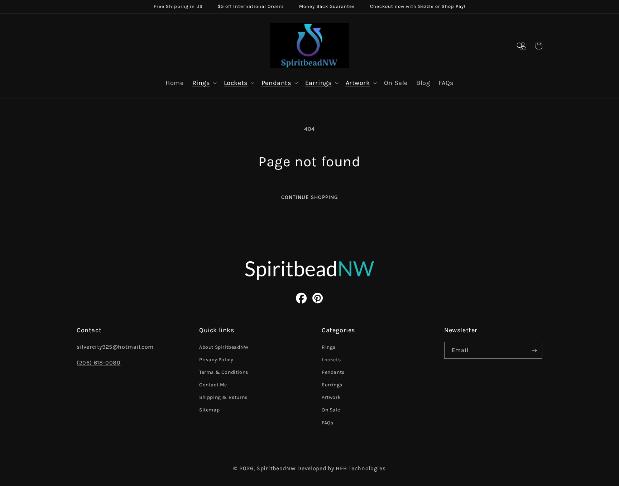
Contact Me (213, 385)
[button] (520, 46)
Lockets (236, 83)
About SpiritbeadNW (224, 347)
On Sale (331, 410)
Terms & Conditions (223, 372)
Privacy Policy (216, 360)
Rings (201, 83)
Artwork (358, 83)
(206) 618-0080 (98, 362)
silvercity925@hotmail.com (115, 346)
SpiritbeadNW (276, 468)
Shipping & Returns (223, 397)
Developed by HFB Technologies (341, 468)
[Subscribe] (534, 350)
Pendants (276, 83)
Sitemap (209, 410)
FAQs (327, 423)
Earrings (318, 83)
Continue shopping (309, 197)
